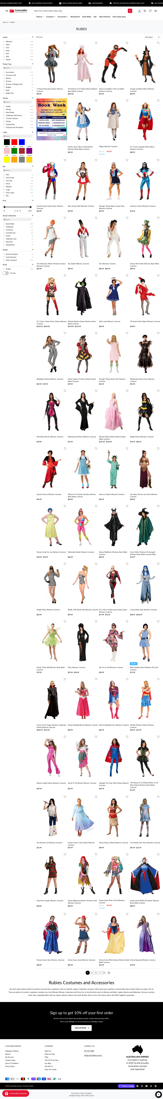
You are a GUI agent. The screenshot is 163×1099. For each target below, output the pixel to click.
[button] (6, 11)
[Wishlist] (150, 11)
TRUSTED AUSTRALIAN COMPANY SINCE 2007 (98, 3)
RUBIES (12, 22)
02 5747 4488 (89, 1051)
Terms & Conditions (12, 1063)
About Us (48, 1051)
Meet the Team (50, 1054)
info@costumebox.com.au (93, 1055)
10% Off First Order (51, 1060)
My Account (9, 1057)
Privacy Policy (10, 1066)
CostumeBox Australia (16, 1086)
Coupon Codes (10, 1060)
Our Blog (48, 1063)
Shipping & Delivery (12, 1051)
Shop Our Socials (50, 1069)
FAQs (46, 1057)
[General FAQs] (144, 11)
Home (7, 22)
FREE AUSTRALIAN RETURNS (41, 3)
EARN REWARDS (66, 3)
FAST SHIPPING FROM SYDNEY (11, 3)
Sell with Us (49, 1066)
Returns (8, 1054)
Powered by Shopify (28, 1086)
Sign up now (80, 1028)
